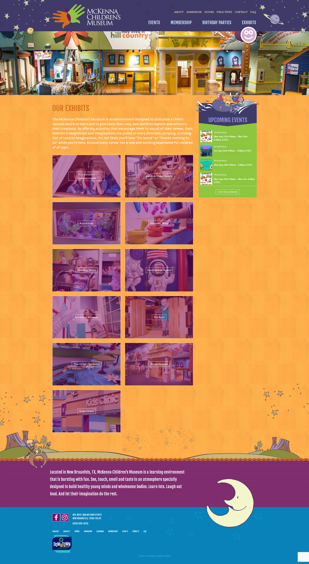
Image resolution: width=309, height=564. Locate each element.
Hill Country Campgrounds (86, 176)
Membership (181, 22)
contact (241, 12)
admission (194, 12)
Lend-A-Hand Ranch (159, 176)
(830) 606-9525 (80, 523)
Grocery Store (86, 270)
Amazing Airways (86, 317)
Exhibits (249, 22)
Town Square (159, 364)
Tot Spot (159, 317)
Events (154, 22)
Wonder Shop (159, 223)
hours (209, 12)
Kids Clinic (86, 411)
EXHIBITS (135, 531)
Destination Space (159, 270)
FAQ (253, 12)
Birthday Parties (216, 22)
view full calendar (227, 191)
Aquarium (87, 223)
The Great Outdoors (86, 364)
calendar (100, 531)
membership (113, 531)
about (179, 12)
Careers (55, 531)
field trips (224, 12)
